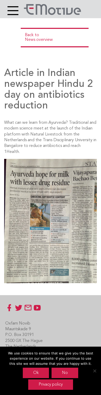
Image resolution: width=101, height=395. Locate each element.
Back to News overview (39, 37)
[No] (94, 370)
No (65, 373)
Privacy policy (51, 385)
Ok (36, 373)
